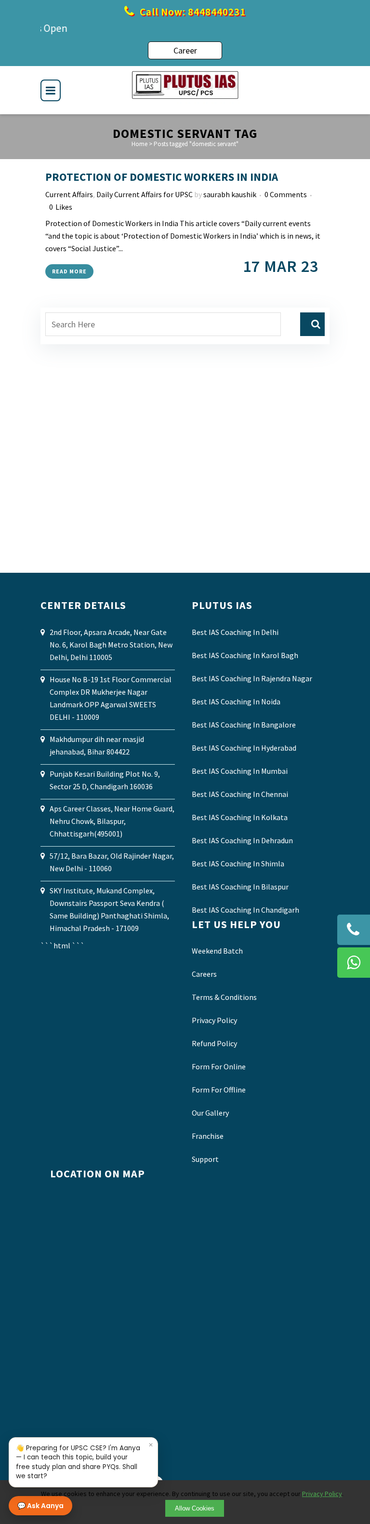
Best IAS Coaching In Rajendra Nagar (252, 678)
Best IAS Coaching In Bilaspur (240, 886)
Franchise (208, 1136)
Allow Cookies (194, 1508)
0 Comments (285, 194)
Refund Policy (214, 1043)
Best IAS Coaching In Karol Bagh (245, 655)
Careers (204, 974)
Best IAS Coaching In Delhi (235, 632)
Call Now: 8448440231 (191, 11)
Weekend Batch (217, 951)
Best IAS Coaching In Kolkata (240, 817)
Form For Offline (219, 1089)
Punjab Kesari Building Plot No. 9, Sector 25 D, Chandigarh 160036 (105, 780)
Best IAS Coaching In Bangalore (244, 724)
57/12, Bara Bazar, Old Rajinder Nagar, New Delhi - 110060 (112, 862)
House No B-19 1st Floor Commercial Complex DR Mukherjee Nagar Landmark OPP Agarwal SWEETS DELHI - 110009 (111, 698)
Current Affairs (69, 194)
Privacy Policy (214, 1020)
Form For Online (219, 1066)
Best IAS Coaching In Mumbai (240, 771)
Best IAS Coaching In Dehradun (242, 840)
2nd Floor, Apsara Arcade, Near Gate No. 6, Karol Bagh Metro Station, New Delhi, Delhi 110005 (111, 644)
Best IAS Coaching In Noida (236, 701)
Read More (69, 271)
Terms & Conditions (224, 997)
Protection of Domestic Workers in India (161, 177)
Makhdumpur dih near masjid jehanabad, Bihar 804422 (97, 745)
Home (139, 144)
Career (185, 50)
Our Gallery (210, 1113)
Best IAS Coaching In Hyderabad (244, 748)
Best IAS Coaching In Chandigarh (245, 910)
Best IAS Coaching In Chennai (240, 794)
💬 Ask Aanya (40, 1506)
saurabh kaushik (229, 194)
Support (205, 1159)
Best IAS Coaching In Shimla (238, 863)
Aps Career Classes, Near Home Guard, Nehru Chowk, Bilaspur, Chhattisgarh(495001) (112, 821)
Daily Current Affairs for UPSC (144, 194)
